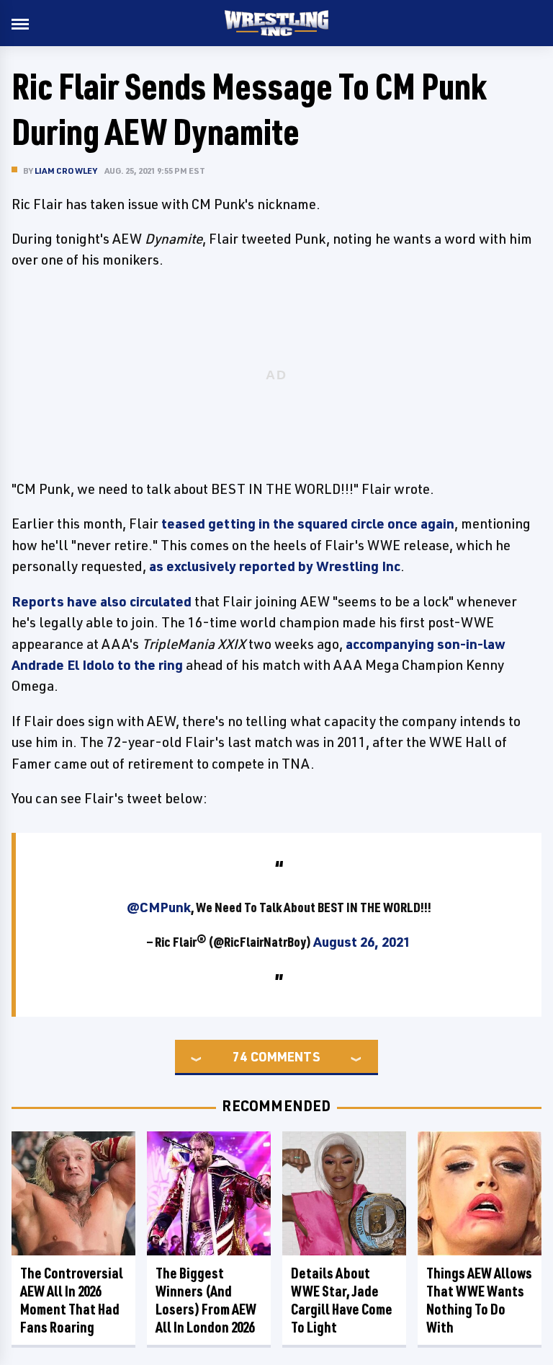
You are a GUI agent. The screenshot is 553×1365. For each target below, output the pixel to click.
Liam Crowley (66, 170)
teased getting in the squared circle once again (307, 523)
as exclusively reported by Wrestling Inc (274, 566)
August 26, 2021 (361, 941)
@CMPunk (159, 907)
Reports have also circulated (102, 601)
